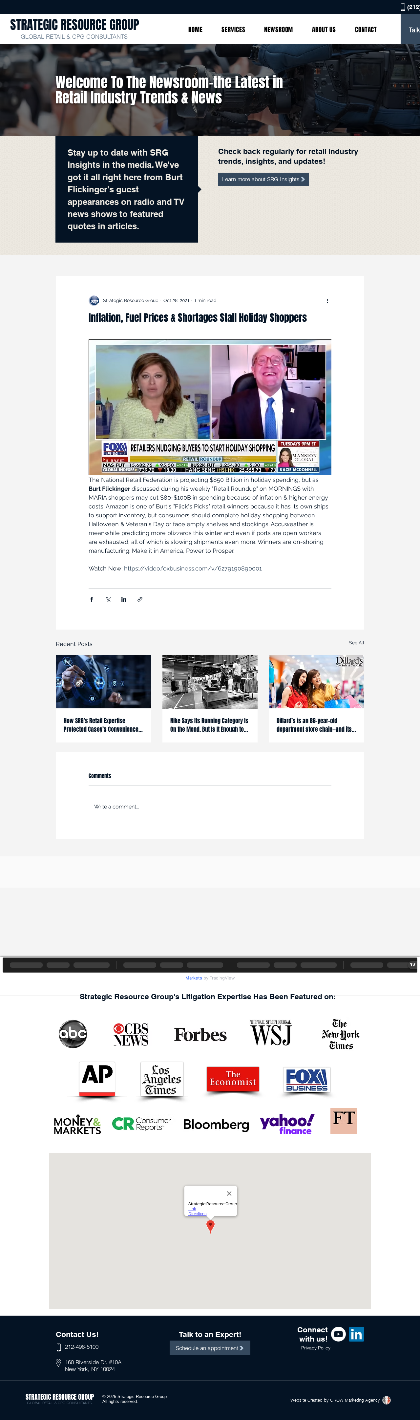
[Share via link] (140, 599)
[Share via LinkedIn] (124, 599)
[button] (233, 29)
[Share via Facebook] (92, 599)
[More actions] (327, 301)
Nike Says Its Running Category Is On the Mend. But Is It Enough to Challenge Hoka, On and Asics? (209, 725)
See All (356, 642)
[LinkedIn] (356, 1334)
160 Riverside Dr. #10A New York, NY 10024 (93, 1365)
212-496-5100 (81, 1346)
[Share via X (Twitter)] (108, 599)
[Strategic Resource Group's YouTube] (338, 1334)
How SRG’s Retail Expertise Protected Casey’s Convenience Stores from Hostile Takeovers (101, 725)
